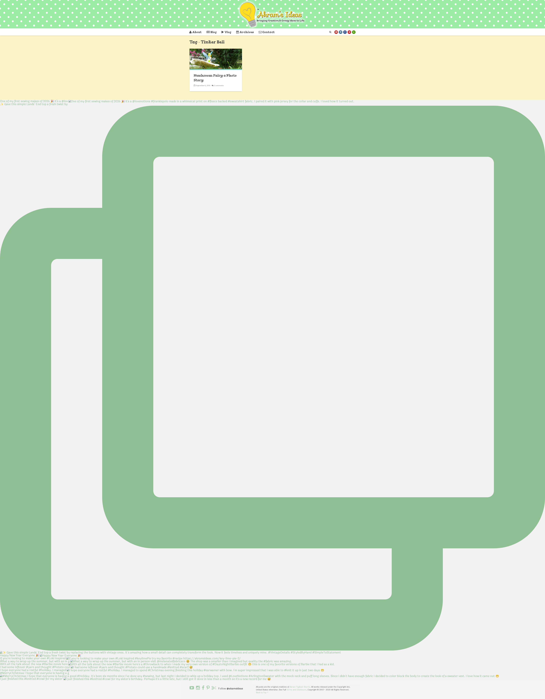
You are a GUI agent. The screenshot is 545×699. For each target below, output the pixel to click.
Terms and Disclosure (296, 689)
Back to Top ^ (262, 692)
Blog (213, 32)
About (197, 32)
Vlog (228, 32)
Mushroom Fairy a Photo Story (215, 77)
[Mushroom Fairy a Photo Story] (215, 59)
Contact (268, 32)
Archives (247, 32)
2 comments (219, 85)
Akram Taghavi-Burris (300, 686)
